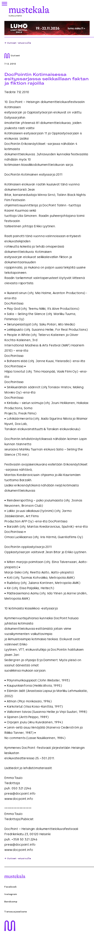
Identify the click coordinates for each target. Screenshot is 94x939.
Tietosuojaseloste (15, 911)
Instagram (10, 894)
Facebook (10, 887)
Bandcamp (10, 901)
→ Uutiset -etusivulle (17, 43)
